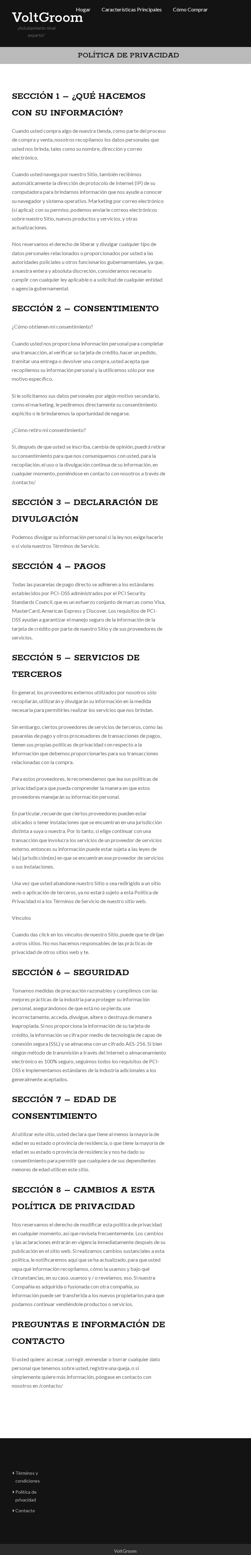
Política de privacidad (26, 1495)
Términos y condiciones (27, 1477)
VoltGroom (38, 18)
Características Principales (132, 9)
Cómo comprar (190, 9)
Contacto (25, 1510)
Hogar (83, 9)
